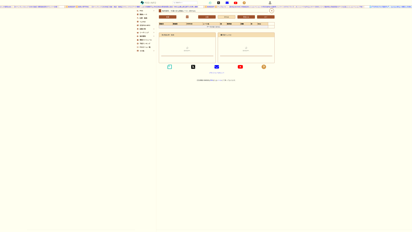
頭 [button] (221, 24)
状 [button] (251, 24)
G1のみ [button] (226, 17)
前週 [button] (167, 17)
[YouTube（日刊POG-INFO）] (235, 3)
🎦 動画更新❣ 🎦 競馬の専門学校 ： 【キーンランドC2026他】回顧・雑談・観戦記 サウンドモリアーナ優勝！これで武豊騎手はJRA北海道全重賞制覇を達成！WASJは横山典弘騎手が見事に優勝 (126, 7)
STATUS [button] (189, 24)
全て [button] (265, 17)
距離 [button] (242, 24)
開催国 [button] (175, 24)
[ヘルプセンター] (244, 2)
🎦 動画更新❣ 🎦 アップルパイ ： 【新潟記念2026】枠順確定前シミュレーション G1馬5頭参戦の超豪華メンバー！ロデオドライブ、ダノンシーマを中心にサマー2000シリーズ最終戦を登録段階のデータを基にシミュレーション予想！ (279, 7)
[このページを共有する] (271, 10)
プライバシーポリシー (216, 73)
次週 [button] (206, 17)
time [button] (259, 24)
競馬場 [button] (229, 24)
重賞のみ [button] (246, 17)
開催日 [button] (161, 24)
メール (219, 80)
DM (211, 80)
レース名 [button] (206, 24)
